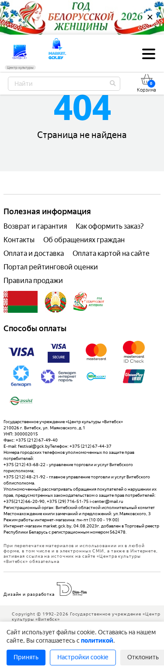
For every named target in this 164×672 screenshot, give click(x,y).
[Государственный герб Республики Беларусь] (55, 302)
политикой (97, 640)
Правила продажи (33, 280)
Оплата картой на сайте (111, 253)
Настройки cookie (82, 657)
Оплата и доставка (33, 253)
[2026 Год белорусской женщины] (89, 302)
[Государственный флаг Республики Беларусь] (20, 302)
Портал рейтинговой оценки (50, 267)
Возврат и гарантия (35, 226)
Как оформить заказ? (110, 226)
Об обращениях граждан (84, 240)
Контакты (19, 240)
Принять (26, 657)
